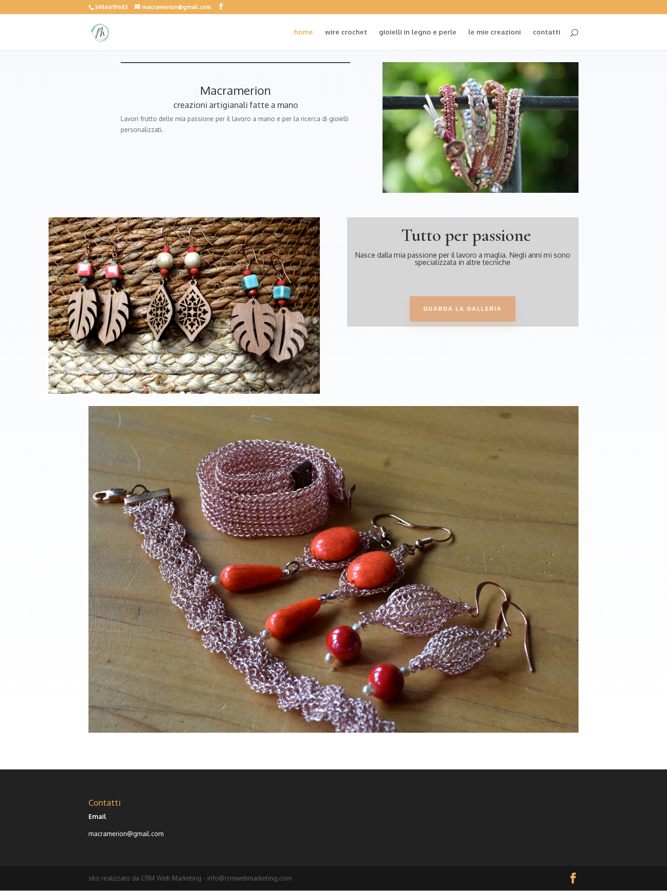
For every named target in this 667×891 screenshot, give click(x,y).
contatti (546, 32)
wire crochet (346, 32)
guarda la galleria (462, 309)
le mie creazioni (494, 32)
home (303, 32)
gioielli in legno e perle (417, 32)
